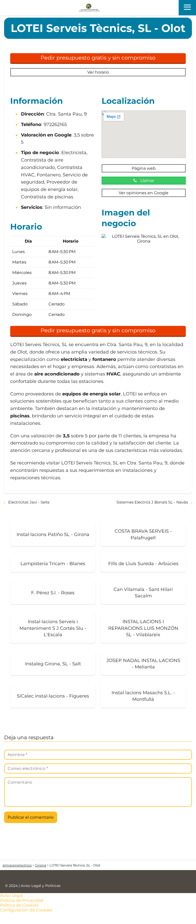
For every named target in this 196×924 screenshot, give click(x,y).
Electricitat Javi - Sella (29, 502)
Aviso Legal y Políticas (40, 885)
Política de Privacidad (21, 900)
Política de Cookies (19, 905)
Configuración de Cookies (26, 910)
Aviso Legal (11, 895)
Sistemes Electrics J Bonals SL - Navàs (152, 502)
